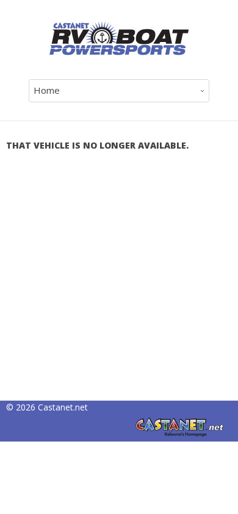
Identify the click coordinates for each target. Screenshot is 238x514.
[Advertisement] (119, 281)
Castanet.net (63, 407)
